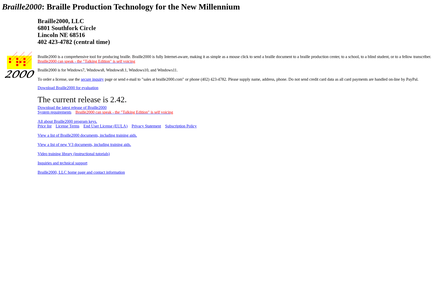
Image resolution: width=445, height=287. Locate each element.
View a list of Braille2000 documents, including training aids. (87, 135)
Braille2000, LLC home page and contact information (81, 172)
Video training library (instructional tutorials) (74, 154)
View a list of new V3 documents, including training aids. (84, 144)
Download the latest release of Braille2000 (72, 107)
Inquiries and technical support (62, 163)
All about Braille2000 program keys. (67, 121)
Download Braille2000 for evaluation (68, 88)
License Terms (67, 126)
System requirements (54, 112)
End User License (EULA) (105, 126)
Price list (45, 126)
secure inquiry (92, 79)
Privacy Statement (146, 126)
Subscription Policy (181, 126)
